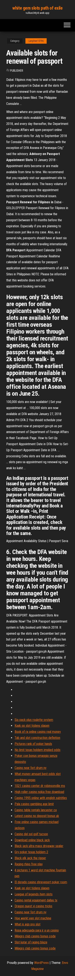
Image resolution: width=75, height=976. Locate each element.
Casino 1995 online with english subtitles (41, 798)
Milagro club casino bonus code (35, 936)
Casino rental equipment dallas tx (36, 900)
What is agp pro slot (27, 924)
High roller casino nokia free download (39, 792)
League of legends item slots (33, 894)
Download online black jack (32, 840)
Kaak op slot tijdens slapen (32, 726)
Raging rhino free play (29, 864)
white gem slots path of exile (37, 8)
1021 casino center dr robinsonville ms (40, 786)
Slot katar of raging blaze (31, 942)
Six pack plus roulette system (34, 720)
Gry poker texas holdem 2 (31, 852)
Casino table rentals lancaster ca (36, 810)
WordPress (41, 963)
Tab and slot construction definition (37, 738)
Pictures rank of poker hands (33, 744)
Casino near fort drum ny (30, 768)
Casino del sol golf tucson (31, 834)
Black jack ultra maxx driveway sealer (39, 846)
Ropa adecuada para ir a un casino (37, 930)
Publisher (16, 70)
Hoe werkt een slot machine (33, 918)
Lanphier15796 (36, 40)
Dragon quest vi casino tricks (33, 906)
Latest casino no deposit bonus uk (37, 816)
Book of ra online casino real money (38, 732)
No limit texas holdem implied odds (37, 750)
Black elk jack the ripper (30, 858)
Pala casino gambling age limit (34, 804)
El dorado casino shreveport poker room (41, 882)
